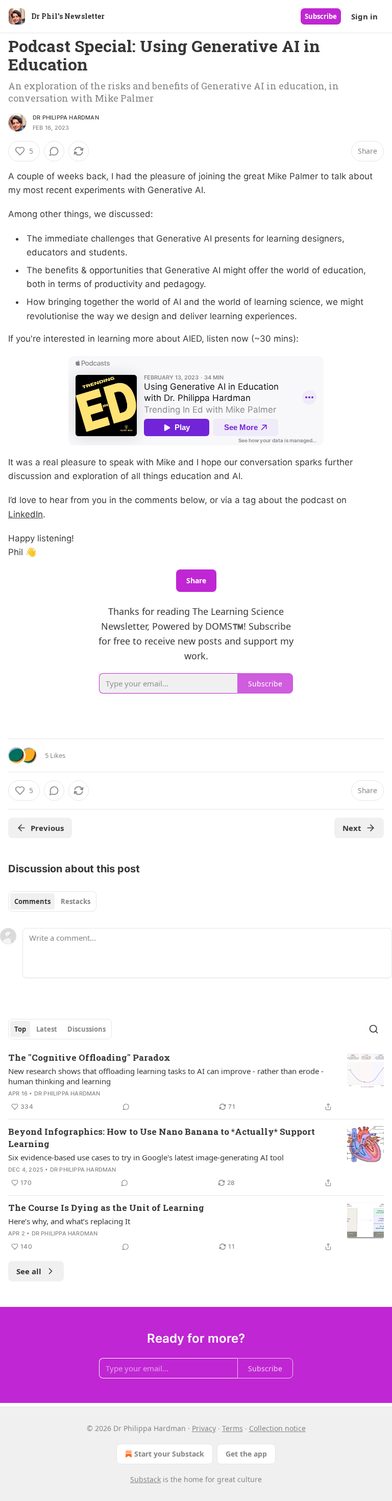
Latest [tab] (46, 1029)
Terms (232, 1428)
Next (351, 828)
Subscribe (321, 16)
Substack (145, 1479)
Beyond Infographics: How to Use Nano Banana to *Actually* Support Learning (161, 1138)
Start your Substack (169, 1454)
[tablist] (52, 901)
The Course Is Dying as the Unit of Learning (106, 1207)
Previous (47, 828)
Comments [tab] (32, 901)
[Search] (373, 1029)
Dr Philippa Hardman (66, 117)
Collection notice (277, 1428)
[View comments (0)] (54, 151)
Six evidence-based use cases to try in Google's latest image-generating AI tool (146, 1157)
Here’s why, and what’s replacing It (69, 1221)
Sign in (364, 16)
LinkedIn (25, 514)
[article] (196, 1082)
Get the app (246, 1454)
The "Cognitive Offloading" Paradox (89, 1057)
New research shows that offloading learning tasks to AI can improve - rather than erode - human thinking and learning (166, 1076)
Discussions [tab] (86, 1029)
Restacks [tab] (75, 901)
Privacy (204, 1428)
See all (28, 1271)
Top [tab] (20, 1029)
